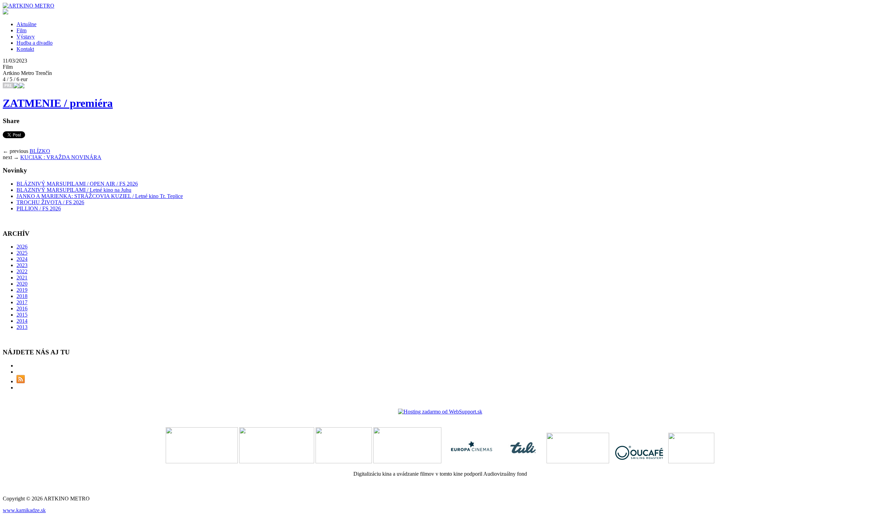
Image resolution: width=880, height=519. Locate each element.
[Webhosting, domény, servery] (440, 412)
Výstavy (25, 37)
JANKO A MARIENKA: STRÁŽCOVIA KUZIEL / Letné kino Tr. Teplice (99, 196)
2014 (22, 321)
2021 (22, 277)
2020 (22, 284)
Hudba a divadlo (34, 43)
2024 (22, 259)
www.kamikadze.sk (24, 510)
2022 (22, 271)
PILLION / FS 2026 (38, 208)
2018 (22, 296)
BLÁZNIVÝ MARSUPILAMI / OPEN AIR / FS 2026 (77, 184)
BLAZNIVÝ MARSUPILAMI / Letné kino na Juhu (73, 190)
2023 (22, 265)
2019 (22, 290)
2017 (22, 302)
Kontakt (25, 49)
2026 (22, 247)
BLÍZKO (40, 151)
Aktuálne (26, 24)
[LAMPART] (28, 6)
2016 (22, 308)
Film (21, 30)
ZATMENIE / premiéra (58, 103)
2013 (22, 327)
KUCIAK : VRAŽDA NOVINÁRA (60, 157)
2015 (22, 315)
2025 (22, 253)
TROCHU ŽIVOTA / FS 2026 (50, 202)
